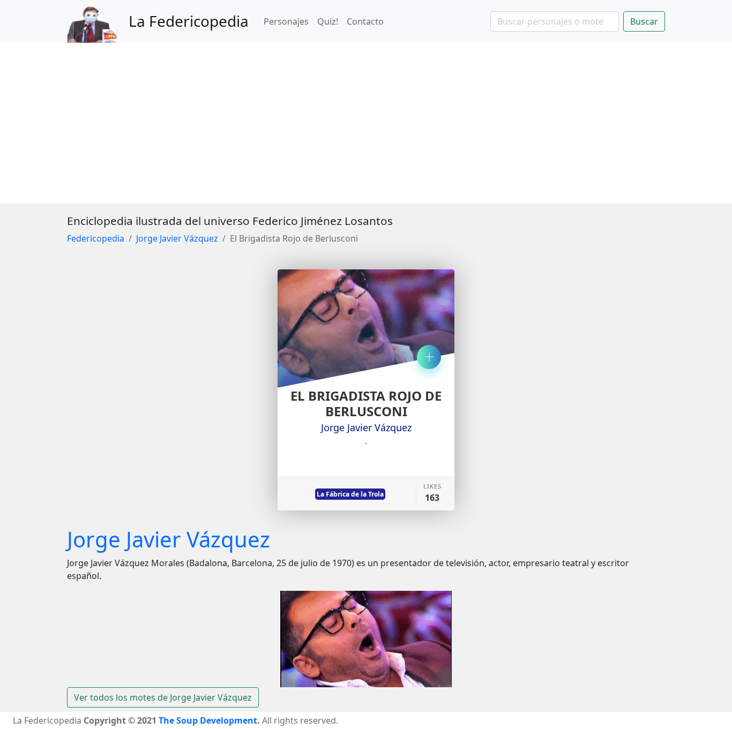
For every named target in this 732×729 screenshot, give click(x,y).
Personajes (286, 21)
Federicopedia (95, 238)
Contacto (365, 21)
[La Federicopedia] (98, 21)
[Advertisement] (366, 123)
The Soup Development (208, 720)
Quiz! (327, 21)
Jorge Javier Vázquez (177, 238)
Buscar (644, 21)
